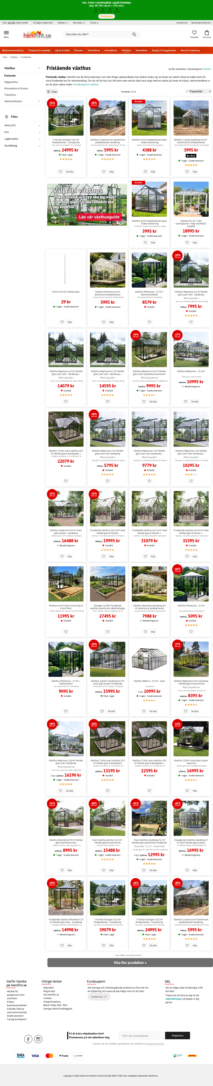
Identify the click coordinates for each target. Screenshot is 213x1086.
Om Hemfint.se (51, 994)
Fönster (78, 50)
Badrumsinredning (12, 50)
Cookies (47, 998)
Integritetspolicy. (155, 1043)
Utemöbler (141, 50)
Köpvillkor (48, 987)
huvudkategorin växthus (86, 84)
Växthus (126, 50)
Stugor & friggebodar (164, 50)
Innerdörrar (111, 50)
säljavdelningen (173, 998)
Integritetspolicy (52, 1001)
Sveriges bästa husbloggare (57, 1008)
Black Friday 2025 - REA (55, 1005)
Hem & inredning (190, 50)
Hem (5, 57)
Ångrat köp (49, 991)
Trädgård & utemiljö (39, 50)
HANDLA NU (106, 16)
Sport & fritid (62, 50)
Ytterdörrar (94, 50)
